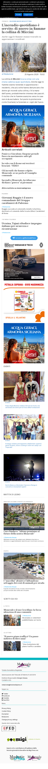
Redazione (5, 717)
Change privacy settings (9, 720)
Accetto (18, 15)
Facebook (6, 696)
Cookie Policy (6, 711)
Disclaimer (5, 714)
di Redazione (7, 74)
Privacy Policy (6, 708)
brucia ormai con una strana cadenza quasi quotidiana (20, 80)
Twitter (5, 694)
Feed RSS (6, 700)
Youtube (6, 698)
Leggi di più (28, 15)
